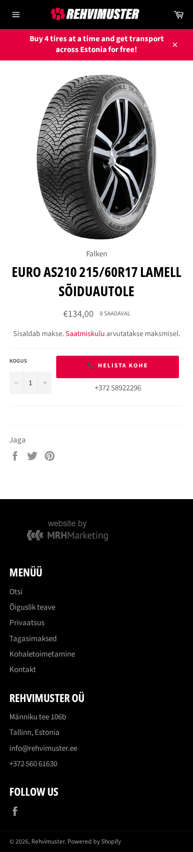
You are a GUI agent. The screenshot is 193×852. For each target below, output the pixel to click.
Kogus (18, 361)
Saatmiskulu (85, 334)
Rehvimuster (48, 841)
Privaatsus (27, 622)
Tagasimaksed (33, 638)
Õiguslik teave (32, 607)
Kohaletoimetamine (42, 654)
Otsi (15, 592)
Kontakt (22, 669)
